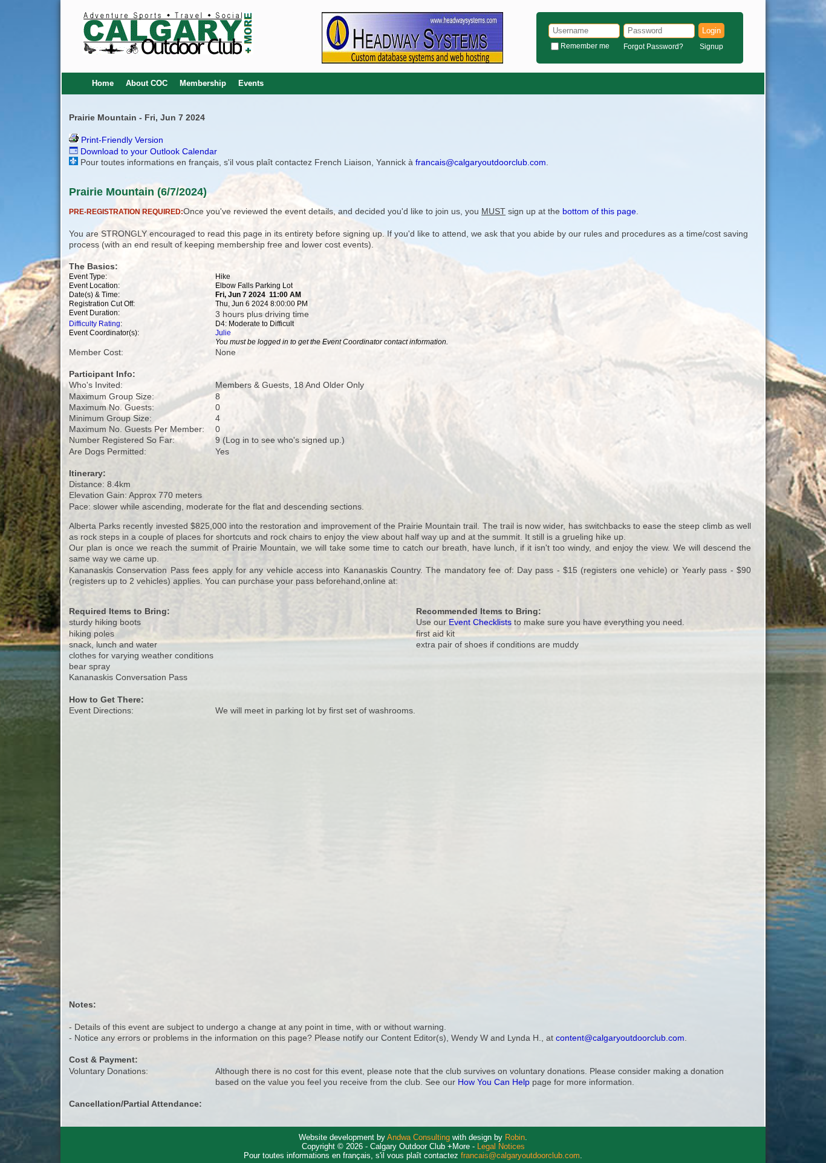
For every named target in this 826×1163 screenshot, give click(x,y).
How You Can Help (494, 1082)
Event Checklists (480, 622)
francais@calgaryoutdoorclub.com (480, 162)
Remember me (585, 46)
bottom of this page (599, 211)
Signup (711, 46)
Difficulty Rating (94, 323)
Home (103, 83)
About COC (146, 83)
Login (711, 30)
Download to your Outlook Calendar (147, 151)
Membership (203, 83)
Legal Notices (501, 1146)
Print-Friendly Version (121, 140)
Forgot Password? (653, 46)
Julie (223, 333)
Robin (515, 1137)
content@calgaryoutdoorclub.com (620, 1038)
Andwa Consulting (418, 1137)
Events (251, 83)
